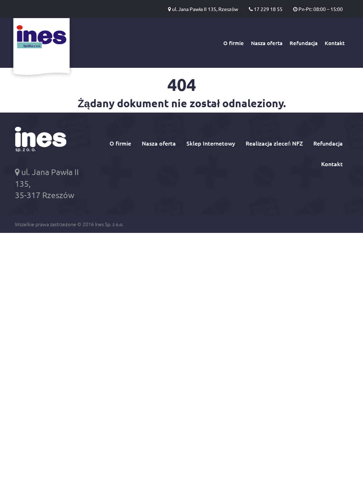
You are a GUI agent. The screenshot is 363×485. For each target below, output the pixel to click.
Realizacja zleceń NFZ (274, 143)
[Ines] (41, 49)
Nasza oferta (267, 43)
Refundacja (304, 43)
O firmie (233, 43)
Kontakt (335, 43)
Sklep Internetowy (210, 143)
